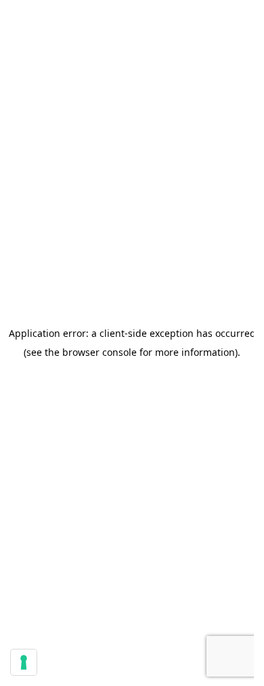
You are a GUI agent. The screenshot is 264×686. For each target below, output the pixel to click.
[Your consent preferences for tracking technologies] (24, 662)
